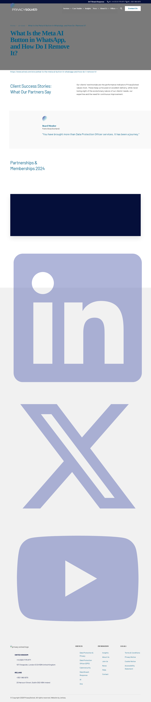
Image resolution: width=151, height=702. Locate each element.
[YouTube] (78, 635)
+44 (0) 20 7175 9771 (118, 2)
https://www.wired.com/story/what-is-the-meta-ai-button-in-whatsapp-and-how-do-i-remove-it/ (53, 71)
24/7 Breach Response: (96, 2)
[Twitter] (78, 520)
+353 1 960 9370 (135, 2)
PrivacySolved (29, 698)
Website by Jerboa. (58, 698)
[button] (121, 9)
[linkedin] (78, 390)
